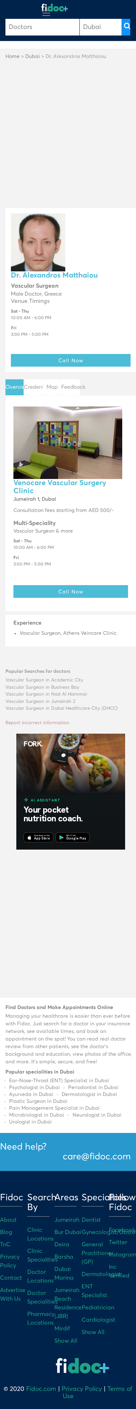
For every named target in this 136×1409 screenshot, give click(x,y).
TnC (5, 1244)
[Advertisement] (68, 136)
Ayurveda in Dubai (31, 1094)
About (8, 1220)
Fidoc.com (41, 1389)
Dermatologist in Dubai (89, 1094)
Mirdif (62, 1328)
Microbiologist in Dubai (36, 1115)
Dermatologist (101, 1274)
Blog (6, 1232)
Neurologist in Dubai (97, 1115)
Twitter (118, 1242)
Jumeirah (66, 1220)
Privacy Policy (82, 1389)
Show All (65, 1341)
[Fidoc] (54, 8)
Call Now (70, 360)
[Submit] (125, 27)
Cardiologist (98, 1320)
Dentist (91, 1220)
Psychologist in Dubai (34, 1087)
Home (12, 56)
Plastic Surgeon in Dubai (38, 1101)
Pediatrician (98, 1307)
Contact (11, 1278)
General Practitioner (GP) (98, 1253)
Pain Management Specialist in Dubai (54, 1108)
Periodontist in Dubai (93, 1087)
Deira (61, 1244)
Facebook (122, 1230)
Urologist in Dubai (30, 1122)
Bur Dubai (67, 1232)
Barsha (63, 1257)
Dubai (32, 56)
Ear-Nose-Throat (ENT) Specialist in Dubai (59, 1080)
